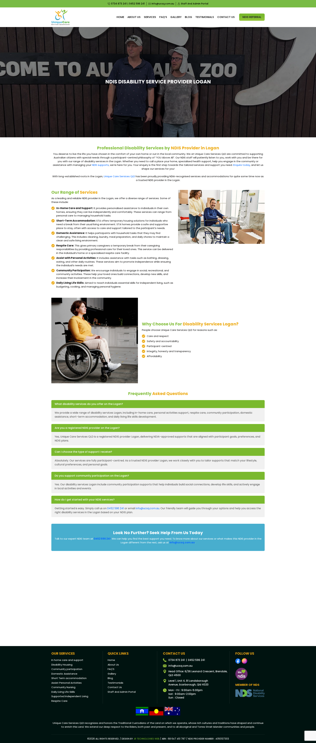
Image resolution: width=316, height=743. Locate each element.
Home (120, 17)
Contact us (226, 17)
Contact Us (115, 687)
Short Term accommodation (69, 678)
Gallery (176, 17)
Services (150, 17)
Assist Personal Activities (66, 682)
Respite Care (59, 701)
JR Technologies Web (146, 738)
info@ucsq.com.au (163, 3)
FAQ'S (111, 669)
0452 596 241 (137, 3)
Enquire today (241, 165)
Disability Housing (61, 664)
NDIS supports (100, 165)
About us (134, 17)
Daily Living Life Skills (63, 692)
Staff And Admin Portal (194, 3)
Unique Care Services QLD (119, 176)
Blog (188, 17)
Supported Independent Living (69, 696)
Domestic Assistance (64, 673)
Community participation (66, 669)
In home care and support (67, 660)
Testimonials (204, 17)
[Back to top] (309, 731)
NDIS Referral (251, 17)
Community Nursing (63, 687)
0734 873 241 (119, 3)
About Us (113, 664)
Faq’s (163, 17)
